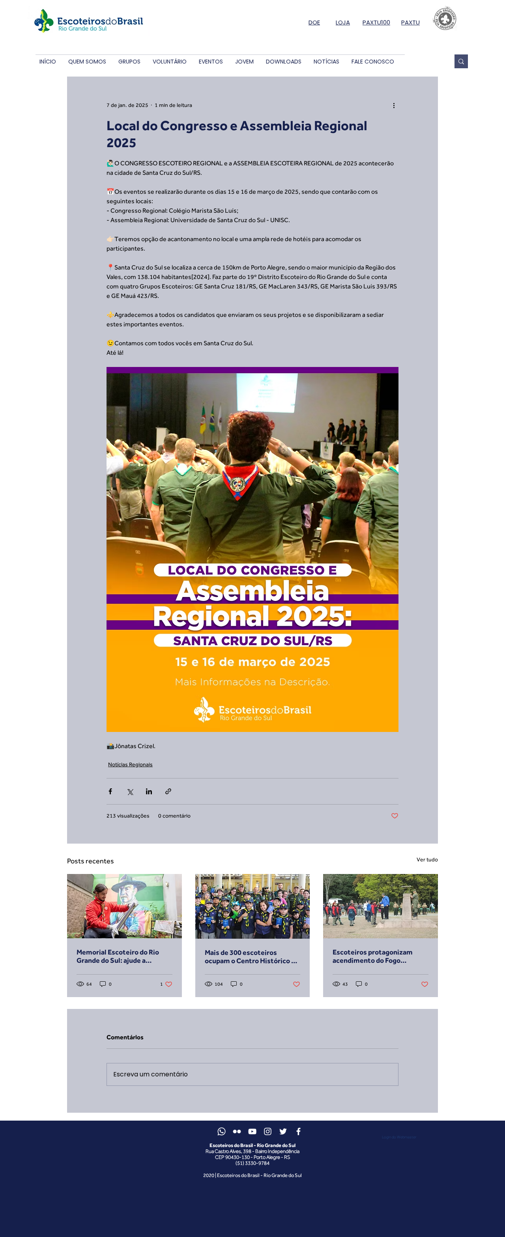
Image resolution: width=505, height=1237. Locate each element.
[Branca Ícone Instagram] (268, 1131)
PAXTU (410, 22)
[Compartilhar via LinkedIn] (149, 791)
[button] (87, 62)
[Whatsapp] (221, 1131)
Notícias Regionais (130, 764)
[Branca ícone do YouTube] (252, 1131)
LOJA (343, 22)
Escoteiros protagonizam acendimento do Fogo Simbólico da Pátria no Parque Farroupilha (379, 956)
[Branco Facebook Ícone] (298, 1131)
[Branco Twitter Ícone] (283, 1131)
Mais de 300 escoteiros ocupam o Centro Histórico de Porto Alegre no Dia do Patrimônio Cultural (252, 956)
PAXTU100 (376, 22)
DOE (314, 22)
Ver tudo (427, 859)
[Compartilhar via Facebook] (110, 791)
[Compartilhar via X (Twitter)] (129, 791)
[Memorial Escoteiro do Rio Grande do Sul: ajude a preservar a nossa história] (124, 906)
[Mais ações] (393, 105)
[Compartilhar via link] (168, 791)
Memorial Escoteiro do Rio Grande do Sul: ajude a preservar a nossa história (118, 956)
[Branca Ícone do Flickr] (237, 1131)
